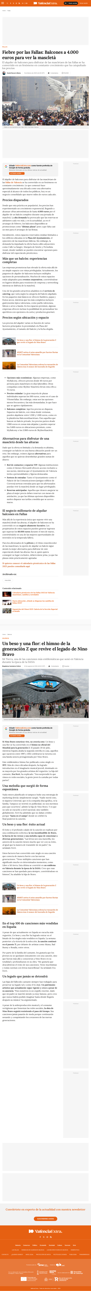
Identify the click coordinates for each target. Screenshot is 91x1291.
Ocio (74, 1245)
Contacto (5, 1254)
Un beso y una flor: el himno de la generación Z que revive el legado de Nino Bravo (36, 341)
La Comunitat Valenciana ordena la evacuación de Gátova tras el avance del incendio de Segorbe (37, 365)
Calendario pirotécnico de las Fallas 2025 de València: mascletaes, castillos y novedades (33, 594)
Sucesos (67, 1245)
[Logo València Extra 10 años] (45, 1233)
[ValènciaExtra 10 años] (45, 3)
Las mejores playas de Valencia (57, 1250)
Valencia (5, 638)
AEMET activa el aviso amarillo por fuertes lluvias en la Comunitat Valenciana (37, 353)
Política (35, 1245)
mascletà (8, 580)
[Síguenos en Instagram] (16, 3)
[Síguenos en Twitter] (13, 3)
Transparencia (84, 1254)
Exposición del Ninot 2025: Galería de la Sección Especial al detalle (35, 610)
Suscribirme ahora (45, 1219)
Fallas (4, 47)
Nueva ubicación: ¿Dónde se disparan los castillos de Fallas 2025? (33, 602)
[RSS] (19, 3)
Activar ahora (15, 173)
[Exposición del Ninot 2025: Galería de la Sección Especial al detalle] (6, 610)
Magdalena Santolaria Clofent (11, 666)
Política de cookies (60, 1254)
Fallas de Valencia (13, 182)
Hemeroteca (75, 1250)
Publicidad (73, 1254)
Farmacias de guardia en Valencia (32, 1250)
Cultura (59, 1245)
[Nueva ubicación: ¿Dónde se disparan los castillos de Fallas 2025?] (6, 602)
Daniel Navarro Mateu (14, 73)
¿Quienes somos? (17, 1254)
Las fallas (15, 1250)
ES (26, 3)
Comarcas (26, 1245)
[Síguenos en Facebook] (10, 3)
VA (22, 3)
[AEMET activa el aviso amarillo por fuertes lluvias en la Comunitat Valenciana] (9, 353)
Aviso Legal (29, 1254)
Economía (43, 1245)
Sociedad (52, 1245)
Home (4, 10)
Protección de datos (43, 1254)
